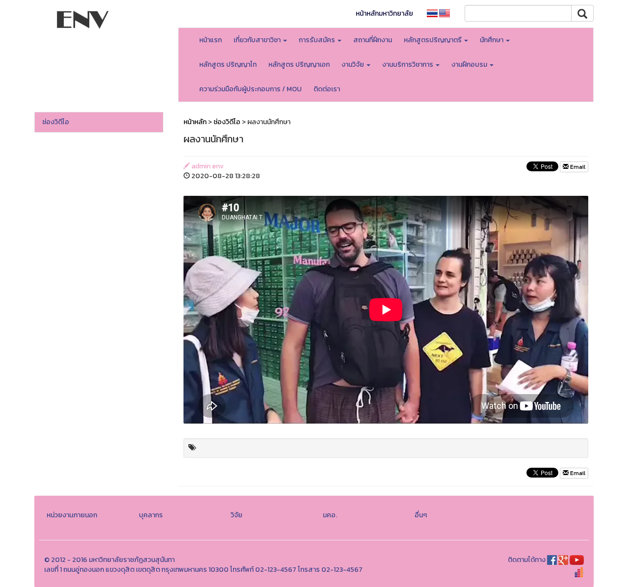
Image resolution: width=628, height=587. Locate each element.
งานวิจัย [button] (353, 64)
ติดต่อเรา (327, 89)
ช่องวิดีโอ (55, 122)
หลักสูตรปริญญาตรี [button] (433, 40)
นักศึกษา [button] (492, 40)
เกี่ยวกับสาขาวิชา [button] (258, 40)
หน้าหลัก (195, 122)
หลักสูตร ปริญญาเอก (299, 64)
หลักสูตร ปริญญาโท (228, 64)
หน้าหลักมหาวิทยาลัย (384, 13)
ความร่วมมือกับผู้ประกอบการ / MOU (250, 89)
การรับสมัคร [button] (318, 40)
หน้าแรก (210, 40)
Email (577, 166)
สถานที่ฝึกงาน (372, 40)
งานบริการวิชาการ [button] (408, 64)
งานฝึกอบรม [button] (470, 64)
